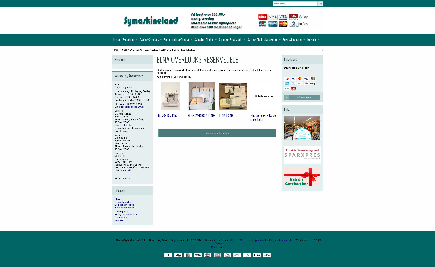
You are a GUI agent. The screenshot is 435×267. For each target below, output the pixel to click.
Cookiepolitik (121, 211)
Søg (320, 4)
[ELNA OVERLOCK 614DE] (202, 96)
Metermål (125, 170)
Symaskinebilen (123, 202)
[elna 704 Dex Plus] (171, 96)
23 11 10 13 (236, 240)
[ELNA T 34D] (233, 96)
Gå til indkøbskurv (304, 97)
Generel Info (121, 217)
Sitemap (219, 243)
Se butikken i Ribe (124, 204)
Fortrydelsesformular (126, 214)
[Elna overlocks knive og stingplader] (264, 96)
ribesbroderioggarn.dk (132, 106)
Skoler (118, 199)
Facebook (218, 247)
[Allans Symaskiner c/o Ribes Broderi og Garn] (217, 20)
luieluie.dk (125, 125)
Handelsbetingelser (125, 207)
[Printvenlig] (321, 50)
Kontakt (119, 220)
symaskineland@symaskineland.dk (272, 240)
